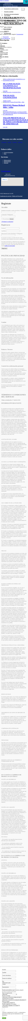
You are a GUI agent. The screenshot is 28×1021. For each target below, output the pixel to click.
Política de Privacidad (17, 196)
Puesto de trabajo (6, 995)
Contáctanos (5, 171)
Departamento (5, 987)
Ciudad (4, 984)
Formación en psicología (8, 11)
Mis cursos (8, 27)
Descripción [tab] (6, 37)
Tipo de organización (7, 993)
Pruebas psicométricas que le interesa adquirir (12, 990)
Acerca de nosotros (8, 152)
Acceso (11, 219)
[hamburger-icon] (23, 9)
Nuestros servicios (11, 8)
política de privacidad (10, 245)
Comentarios (5, 1007)
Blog (5, 153)
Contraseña (7, 214)
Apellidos (3, 231)
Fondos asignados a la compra (9, 1004)
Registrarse (4, 248)
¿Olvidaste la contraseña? (7, 221)
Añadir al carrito (7, 100)
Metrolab (6, 163)
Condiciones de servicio (5, 196)
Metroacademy (7, 160)
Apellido (4, 972)
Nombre (3, 228)
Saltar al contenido (4, 0)
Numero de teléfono (6, 978)
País (3, 981)
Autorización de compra (7, 998)
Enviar (4, 1018)
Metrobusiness (7, 161)
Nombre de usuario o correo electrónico (13, 210)
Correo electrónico (6, 975)
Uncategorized (19, 34)
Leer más (5, 91)
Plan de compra (5, 1001)
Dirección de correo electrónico (11, 233)
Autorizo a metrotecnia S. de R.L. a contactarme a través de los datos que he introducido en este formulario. (14, 1014)
